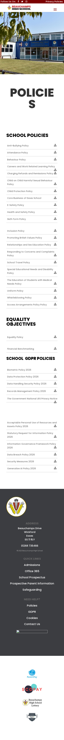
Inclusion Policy (15, 230)
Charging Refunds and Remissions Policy (30, 173)
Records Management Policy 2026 (26, 391)
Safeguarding (32, 590)
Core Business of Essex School (24, 198)
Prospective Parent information (32, 583)
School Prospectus (32, 577)
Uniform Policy (15, 290)
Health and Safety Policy (21, 212)
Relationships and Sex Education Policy (29, 244)
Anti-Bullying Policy (18, 145)
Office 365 (32, 571)
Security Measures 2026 (20, 461)
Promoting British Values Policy (24, 237)
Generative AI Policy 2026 (21, 468)
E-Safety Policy (15, 205)
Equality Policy (15, 337)
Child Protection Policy (19, 191)
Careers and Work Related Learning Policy (31, 166)
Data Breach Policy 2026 (21, 454)
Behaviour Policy (16, 159)
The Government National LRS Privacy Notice (32, 398)
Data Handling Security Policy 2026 (26, 383)
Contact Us (32, 624)
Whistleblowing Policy (19, 297)
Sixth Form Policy (16, 219)
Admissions (32, 565)
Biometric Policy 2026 (19, 369)
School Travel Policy (18, 262)
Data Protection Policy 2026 (23, 376)
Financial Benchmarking (20, 348)
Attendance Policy (17, 152)
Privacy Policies (54, 1)
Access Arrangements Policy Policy (27, 304)
